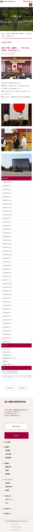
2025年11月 (6, 207)
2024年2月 (6, 276)
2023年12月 (6, 283)
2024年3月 (6, 272)
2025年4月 (6, 229)
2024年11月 (6, 247)
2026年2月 (6, 196)
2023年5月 (6, 301)
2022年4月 (6, 338)
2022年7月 (6, 330)
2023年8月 (6, 294)
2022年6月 (6, 334)
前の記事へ (11, 388)
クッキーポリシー (15, 529)
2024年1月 (6, 280)
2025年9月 (6, 214)
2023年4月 (6, 305)
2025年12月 (6, 204)
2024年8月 (6, 258)
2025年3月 (6, 233)
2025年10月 (6, 211)
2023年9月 (6, 291)
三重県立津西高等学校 (16, 402)
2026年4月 (6, 189)
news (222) (6, 349)
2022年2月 (6, 341)
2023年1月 (6, 316)
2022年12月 (6, 320)
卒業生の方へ (8, 513)
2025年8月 (6, 218)
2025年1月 (6, 240)
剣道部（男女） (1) (8, 364)
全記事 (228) (6, 352)
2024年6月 (6, 265)
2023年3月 (6, 309)
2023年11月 (6, 287)
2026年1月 (6, 200)
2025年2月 (6, 236)
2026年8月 (6, 182)
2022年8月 (6, 327)
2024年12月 (6, 243)
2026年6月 (6, 185)
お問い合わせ (29, 1)
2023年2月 (6, 312)
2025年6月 (6, 225)
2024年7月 (6, 262)
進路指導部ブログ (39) (9, 358)
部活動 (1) (5, 361)
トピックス (12, 53)
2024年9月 (6, 254)
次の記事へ (22, 388)
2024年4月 (6, 269)
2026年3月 (6, 193)
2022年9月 (6, 323)
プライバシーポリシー (16, 527)
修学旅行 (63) (7, 355)
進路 (15, 371)
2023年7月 (6, 298)
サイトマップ (14, 524)
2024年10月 (6, 251)
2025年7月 (6, 222)
